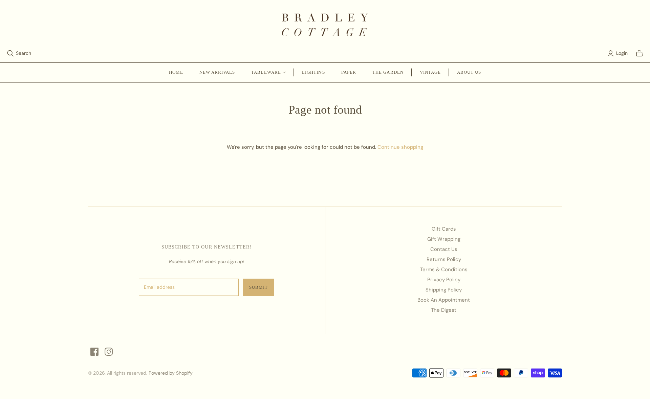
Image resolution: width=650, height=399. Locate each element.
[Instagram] (109, 352)
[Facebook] (94, 352)
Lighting (313, 72)
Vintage (430, 72)
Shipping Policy (444, 289)
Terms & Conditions (444, 269)
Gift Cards (444, 229)
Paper (348, 72)
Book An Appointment (443, 300)
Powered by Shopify (171, 373)
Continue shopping (400, 147)
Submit (258, 287)
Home (176, 72)
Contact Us (443, 249)
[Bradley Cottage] (325, 25)
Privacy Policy (443, 279)
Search (23, 53)
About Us (469, 72)
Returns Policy (444, 259)
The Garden (387, 72)
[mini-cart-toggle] (639, 53)
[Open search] (10, 53)
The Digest (443, 310)
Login (622, 53)
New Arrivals (217, 72)
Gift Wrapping (443, 239)
